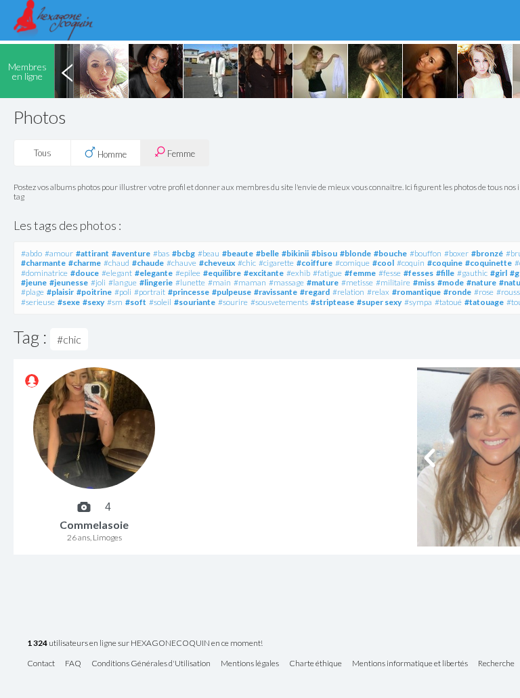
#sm (115, 302)
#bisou (324, 253)
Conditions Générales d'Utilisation (151, 663)
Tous (42, 152)
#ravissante (275, 292)
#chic (247, 263)
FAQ (73, 663)
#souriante (194, 302)
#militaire (393, 282)
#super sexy (379, 302)
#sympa (418, 302)
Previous (67, 71)
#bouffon (425, 253)
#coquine (444, 263)
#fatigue (327, 273)
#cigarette (276, 263)
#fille (445, 273)
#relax (378, 292)
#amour (59, 253)
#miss (424, 282)
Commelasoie (94, 524)
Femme (180, 153)
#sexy (93, 302)
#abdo (31, 253)
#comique (352, 263)
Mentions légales (250, 663)
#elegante (154, 273)
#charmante (43, 263)
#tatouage (484, 302)
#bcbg (183, 253)
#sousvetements (279, 302)
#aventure (131, 253)
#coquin (411, 263)
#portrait (149, 292)
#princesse (188, 292)
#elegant (117, 273)
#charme (84, 263)
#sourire (233, 302)
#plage (32, 292)
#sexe (69, 302)
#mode (450, 282)
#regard (315, 292)
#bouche (390, 253)
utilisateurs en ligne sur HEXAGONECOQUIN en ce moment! (145, 643)
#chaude (148, 263)
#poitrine (94, 292)
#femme (360, 273)
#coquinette (488, 263)
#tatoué (448, 302)
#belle (267, 253)
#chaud (116, 263)
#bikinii (295, 253)
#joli (98, 282)
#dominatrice (44, 273)
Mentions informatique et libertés (410, 663)
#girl (498, 273)
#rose (484, 292)
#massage (286, 282)
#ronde (457, 292)
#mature (323, 282)
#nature (481, 282)
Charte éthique (315, 663)
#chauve (181, 263)
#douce (84, 273)
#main (219, 282)
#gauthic (472, 273)
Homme (111, 154)
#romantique (416, 292)
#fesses (418, 273)
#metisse (357, 282)
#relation (348, 292)
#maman (250, 282)
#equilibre (222, 273)
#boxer (456, 253)
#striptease (332, 302)
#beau (208, 253)
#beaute (237, 253)
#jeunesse (68, 282)
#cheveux (217, 263)
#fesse (389, 273)
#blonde (355, 253)
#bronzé (487, 253)
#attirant (92, 253)
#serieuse (38, 302)
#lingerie (156, 282)
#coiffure (314, 263)
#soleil (160, 302)
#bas (161, 253)
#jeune (34, 282)
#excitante (264, 273)
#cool (383, 263)
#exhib (298, 273)
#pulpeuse (231, 292)
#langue (122, 282)
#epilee (187, 273)
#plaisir (60, 292)
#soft (135, 302)
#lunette (190, 282)
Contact (41, 663)
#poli (122, 292)
